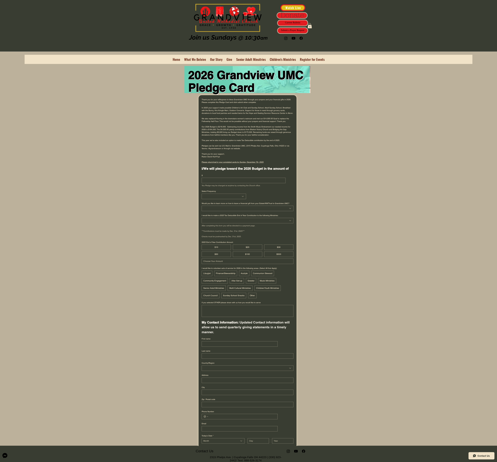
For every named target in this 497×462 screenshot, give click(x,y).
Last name (206, 351)
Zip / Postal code (208, 399)
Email (204, 424)
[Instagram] (286, 38)
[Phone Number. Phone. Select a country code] (206, 416)
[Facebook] (301, 38)
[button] (310, 25)
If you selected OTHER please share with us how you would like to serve (231, 302)
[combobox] (224, 196)
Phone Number (208, 411)
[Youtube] (293, 38)
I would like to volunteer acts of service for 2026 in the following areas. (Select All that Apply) (239, 268)
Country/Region (208, 363)
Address (205, 375)
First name (206, 339)
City (203, 387)
